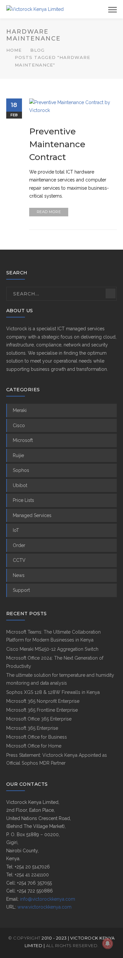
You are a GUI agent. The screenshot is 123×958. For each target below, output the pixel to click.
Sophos (21, 470)
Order (19, 545)
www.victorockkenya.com (44, 907)
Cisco (19, 425)
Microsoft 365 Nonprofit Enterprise (42, 701)
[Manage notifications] (107, 943)
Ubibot (20, 485)
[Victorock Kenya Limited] (35, 9)
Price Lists (23, 500)
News (19, 575)
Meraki (20, 410)
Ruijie (18, 455)
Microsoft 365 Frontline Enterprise (42, 710)
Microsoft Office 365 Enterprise (39, 719)
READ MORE (49, 211)
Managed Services (32, 515)
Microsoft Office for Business (36, 737)
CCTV (19, 560)
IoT (16, 530)
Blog (37, 50)
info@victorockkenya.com (47, 899)
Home (14, 50)
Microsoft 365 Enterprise (32, 728)
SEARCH (110, 293)
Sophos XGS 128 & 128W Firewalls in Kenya (53, 692)
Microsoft (23, 440)
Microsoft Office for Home (33, 746)
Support (21, 590)
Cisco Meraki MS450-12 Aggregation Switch (52, 649)
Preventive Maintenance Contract (57, 144)
